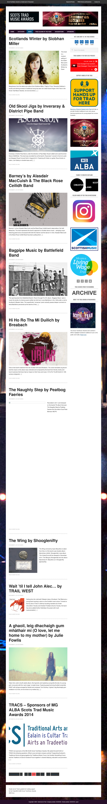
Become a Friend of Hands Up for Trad (80, 109)
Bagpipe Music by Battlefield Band (36, 252)
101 (38, 774)
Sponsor (18, 763)
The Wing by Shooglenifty (33, 540)
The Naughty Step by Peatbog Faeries (37, 392)
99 (29, 774)
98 (26, 774)
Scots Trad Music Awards (22, 17)
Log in (77, 802)
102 (42, 774)
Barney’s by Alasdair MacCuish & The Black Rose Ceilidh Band (36, 180)
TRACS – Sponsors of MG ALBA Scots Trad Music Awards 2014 (33, 709)
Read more (83, 335)
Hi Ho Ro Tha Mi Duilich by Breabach (34, 322)
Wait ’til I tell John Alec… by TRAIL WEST (35, 588)
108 (48, 774)
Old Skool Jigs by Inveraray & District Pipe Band (37, 108)
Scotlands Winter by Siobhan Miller (36, 41)
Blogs (18, 94)
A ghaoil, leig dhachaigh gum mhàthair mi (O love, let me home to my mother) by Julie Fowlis (36, 633)
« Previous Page (14, 774)
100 (34, 774)
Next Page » (55, 774)
